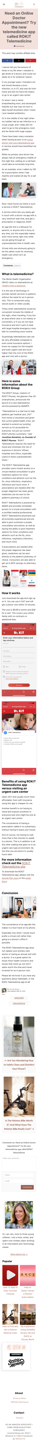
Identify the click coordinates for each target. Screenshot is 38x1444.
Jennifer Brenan (14, 989)
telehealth (19, 998)
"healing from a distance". (14, 285)
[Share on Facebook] (7, 60)
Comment (27, 1187)
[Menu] (4, 4)
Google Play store (10, 878)
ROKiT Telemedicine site (16, 864)
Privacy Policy (19, 1398)
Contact (19, 1418)
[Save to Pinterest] (30, 60)
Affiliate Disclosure (19, 1402)
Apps (3, 994)
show (17, 266)
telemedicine (19, 1003)
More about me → (19, 1254)
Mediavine (20, 1439)
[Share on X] (18, 60)
